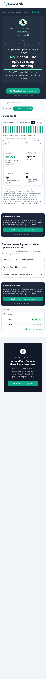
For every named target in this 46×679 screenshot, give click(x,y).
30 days (39, 123)
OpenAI (18, 12)
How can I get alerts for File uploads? (18, 274)
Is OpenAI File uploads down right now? (19, 260)
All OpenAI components (12, 103)
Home (4, 12)
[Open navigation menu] (40, 3)
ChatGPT (26, 12)
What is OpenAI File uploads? (15, 267)
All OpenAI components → (34, 329)
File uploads (35, 12)
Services (11, 12)
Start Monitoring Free (24, 383)
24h (33, 123)
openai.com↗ (23, 35)
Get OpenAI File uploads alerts (23, 230)
